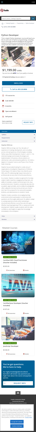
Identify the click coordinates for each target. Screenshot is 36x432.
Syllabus (4, 134)
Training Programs (10, 23)
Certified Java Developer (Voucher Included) (15, 304)
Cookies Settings (17, 426)
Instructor (4, 141)
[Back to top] (18, 399)
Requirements (6, 138)
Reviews (4, 219)
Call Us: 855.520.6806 (8, 27)
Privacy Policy (28, 417)
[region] (17, 417)
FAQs (3, 216)
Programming (20, 23)
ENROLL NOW (18, 83)
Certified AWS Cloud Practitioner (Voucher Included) (15, 261)
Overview (4, 131)
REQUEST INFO (28, 122)
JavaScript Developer (10, 346)
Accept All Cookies (16, 421)
